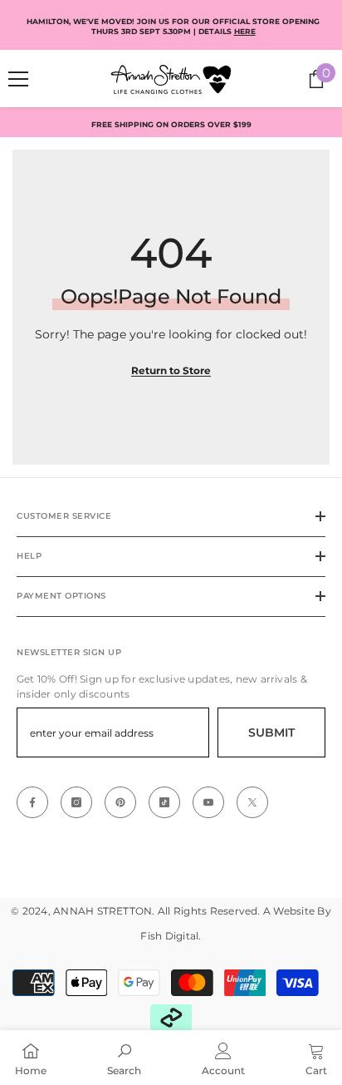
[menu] (18, 79)
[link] (124, 1057)
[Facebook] (32, 802)
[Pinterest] (120, 802)
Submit (271, 732)
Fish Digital (169, 936)
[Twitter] (252, 802)
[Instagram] (76, 802)
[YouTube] (208, 802)
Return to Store (171, 370)
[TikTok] (164, 802)
